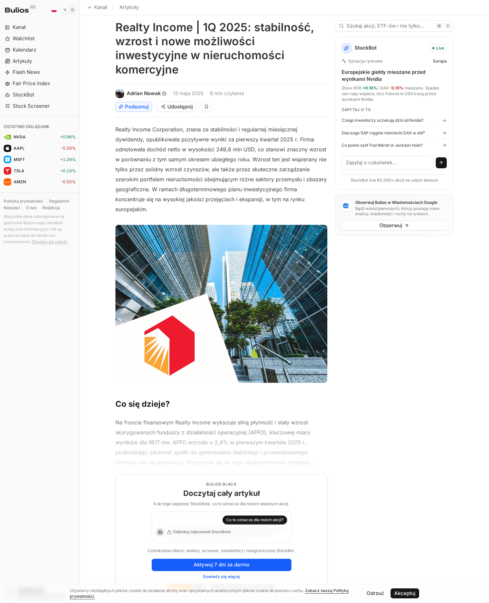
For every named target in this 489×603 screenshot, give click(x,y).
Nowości (12, 207)
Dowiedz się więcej (49, 241)
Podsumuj (137, 106)
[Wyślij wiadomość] (441, 163)
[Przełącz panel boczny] (79, 301)
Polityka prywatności (23, 201)
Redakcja (51, 207)
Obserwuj (390, 225)
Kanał (100, 7)
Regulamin (59, 201)
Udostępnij (180, 106)
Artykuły (129, 7)
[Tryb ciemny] (69, 10)
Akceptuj (404, 593)
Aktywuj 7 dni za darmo (221, 564)
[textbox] (387, 162)
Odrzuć (375, 593)
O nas (31, 207)
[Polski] (54, 10)
